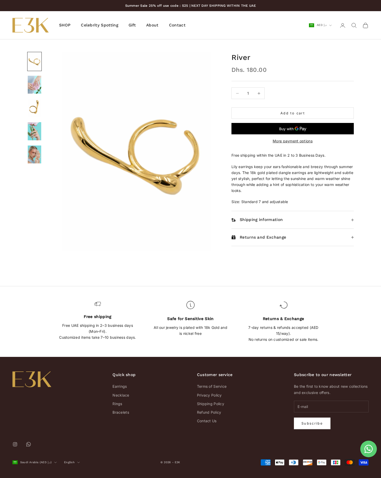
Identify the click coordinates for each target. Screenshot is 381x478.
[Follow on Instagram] (15, 444)
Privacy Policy (209, 395)
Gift (132, 25)
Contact (177, 25)
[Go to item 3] (34, 107)
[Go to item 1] (34, 61)
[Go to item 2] (34, 84)
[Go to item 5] (34, 154)
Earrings (119, 386)
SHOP (64, 25)
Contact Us (207, 421)
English (69, 462)
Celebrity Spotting (99, 25)
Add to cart (292, 113)
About (152, 25)
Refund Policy (209, 412)
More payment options (293, 141)
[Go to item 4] (34, 131)
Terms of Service (212, 386)
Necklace (120, 395)
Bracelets (120, 412)
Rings (117, 403)
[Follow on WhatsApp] (28, 444)
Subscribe (312, 423)
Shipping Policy (210, 403)
